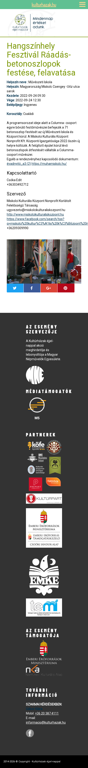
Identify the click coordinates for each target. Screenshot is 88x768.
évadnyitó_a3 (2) (19, 163)
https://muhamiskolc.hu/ (49, 163)
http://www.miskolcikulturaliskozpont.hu (35, 214)
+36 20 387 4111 (47, 713)
